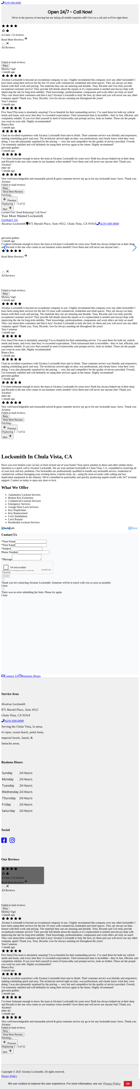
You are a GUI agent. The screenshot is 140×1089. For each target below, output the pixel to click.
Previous (9, 199)
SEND (6, 576)
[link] (62, 223)
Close (4, 585)
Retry (5, 65)
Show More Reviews (13, 191)
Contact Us (9, 220)
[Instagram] (11, 841)
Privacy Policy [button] (112, 1083)
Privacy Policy (9, 1076)
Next (7, 208)
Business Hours (31, 676)
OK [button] (128, 1083)
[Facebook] (4, 841)
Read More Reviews (14, 39)
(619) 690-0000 (12, 2)
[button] (5, 247)
